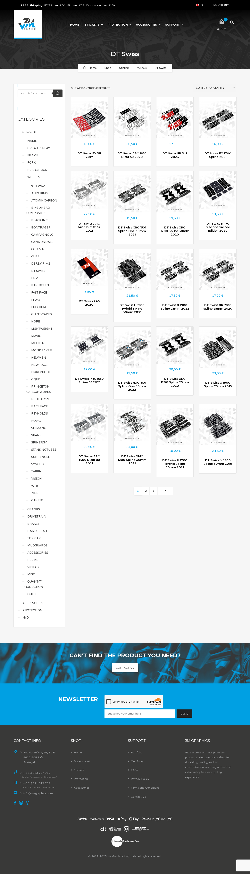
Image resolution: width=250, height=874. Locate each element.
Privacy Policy (140, 779)
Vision (36, 478)
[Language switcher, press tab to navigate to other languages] (199, 4)
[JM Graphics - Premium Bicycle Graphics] (28, 24)
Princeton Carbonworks (38, 389)
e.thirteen (40, 285)
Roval (36, 421)
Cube (35, 256)
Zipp (34, 493)
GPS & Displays (39, 148)
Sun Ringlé (40, 457)
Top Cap (34, 538)
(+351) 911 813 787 (36, 783)
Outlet (33, 594)
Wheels (142, 68)
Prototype (40, 399)
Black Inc (39, 220)
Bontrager (41, 227)
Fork (31, 162)
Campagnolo (42, 234)
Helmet (33, 560)
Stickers (92, 24)
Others (37, 500)
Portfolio (136, 752)
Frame (32, 155)
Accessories (146, 24)
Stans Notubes (43, 449)
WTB (34, 486)
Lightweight (41, 328)
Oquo (35, 379)
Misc (31, 574)
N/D (25, 617)
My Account (221, 4)
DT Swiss (38, 271)
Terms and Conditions (145, 787)
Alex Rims (39, 193)
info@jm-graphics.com (38, 793)
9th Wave (39, 186)
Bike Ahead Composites (38, 210)
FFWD (35, 300)
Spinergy (39, 442)
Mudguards (37, 545)
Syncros (38, 464)
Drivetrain (36, 516)
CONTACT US (125, 667)
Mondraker (41, 350)
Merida (37, 343)
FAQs (134, 770)
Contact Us (138, 796)
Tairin (36, 471)
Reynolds (39, 413)
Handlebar (37, 531)
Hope (35, 321)
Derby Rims (40, 263)
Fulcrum (38, 307)
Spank (36, 435)
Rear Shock (37, 170)
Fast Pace (39, 292)
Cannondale (42, 242)
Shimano (38, 428)
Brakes (33, 524)
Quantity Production (32, 584)
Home (74, 24)
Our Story (137, 761)
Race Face (39, 406)
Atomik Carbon (44, 200)
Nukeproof (41, 372)
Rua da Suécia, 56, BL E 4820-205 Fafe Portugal (39, 757)
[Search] (57, 93)
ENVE (35, 278)
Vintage (34, 567)
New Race (39, 365)
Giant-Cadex (41, 314)
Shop (107, 68)
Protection (118, 24)
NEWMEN (38, 357)
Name (32, 141)
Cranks (33, 509)
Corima (37, 249)
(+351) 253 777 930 (36, 773)
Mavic (36, 336)
